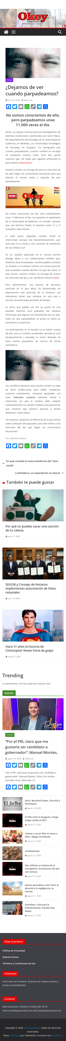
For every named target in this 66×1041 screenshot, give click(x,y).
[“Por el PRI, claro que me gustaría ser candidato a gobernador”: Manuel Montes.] (33, 714)
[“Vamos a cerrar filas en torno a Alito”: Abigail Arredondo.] (12, 837)
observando (25, 162)
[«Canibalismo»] (12, 853)
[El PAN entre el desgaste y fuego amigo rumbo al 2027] (12, 821)
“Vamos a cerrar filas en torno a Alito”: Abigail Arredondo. (41, 835)
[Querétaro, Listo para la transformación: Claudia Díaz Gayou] (12, 910)
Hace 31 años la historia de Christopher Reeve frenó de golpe (29, 648)
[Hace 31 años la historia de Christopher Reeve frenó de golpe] (33, 611)
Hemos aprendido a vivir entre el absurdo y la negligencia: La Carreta (42, 888)
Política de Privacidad (13, 950)
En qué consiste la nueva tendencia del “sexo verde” (32, 463)
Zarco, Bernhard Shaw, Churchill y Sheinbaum (42, 802)
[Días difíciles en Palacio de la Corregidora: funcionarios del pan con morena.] (12, 871)
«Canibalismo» (32, 851)
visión (56, 277)
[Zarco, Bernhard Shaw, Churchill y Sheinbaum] (12, 804)
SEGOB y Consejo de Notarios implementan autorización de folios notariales (31, 588)
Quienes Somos (10, 957)
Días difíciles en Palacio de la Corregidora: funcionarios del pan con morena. (42, 868)
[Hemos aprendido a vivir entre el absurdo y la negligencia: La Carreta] (12, 890)
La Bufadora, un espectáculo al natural (37, 473)
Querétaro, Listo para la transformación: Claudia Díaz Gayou (40, 907)
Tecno (9, 80)
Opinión (9, 735)
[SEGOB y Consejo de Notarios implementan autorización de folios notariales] (33, 549)
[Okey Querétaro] (33, 11)
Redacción (28, 100)
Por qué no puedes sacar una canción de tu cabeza (32, 528)
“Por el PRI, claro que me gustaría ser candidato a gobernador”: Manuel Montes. (32, 747)
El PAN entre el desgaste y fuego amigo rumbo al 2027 (41, 819)
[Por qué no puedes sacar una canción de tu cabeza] (33, 491)
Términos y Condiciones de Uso (18, 963)
